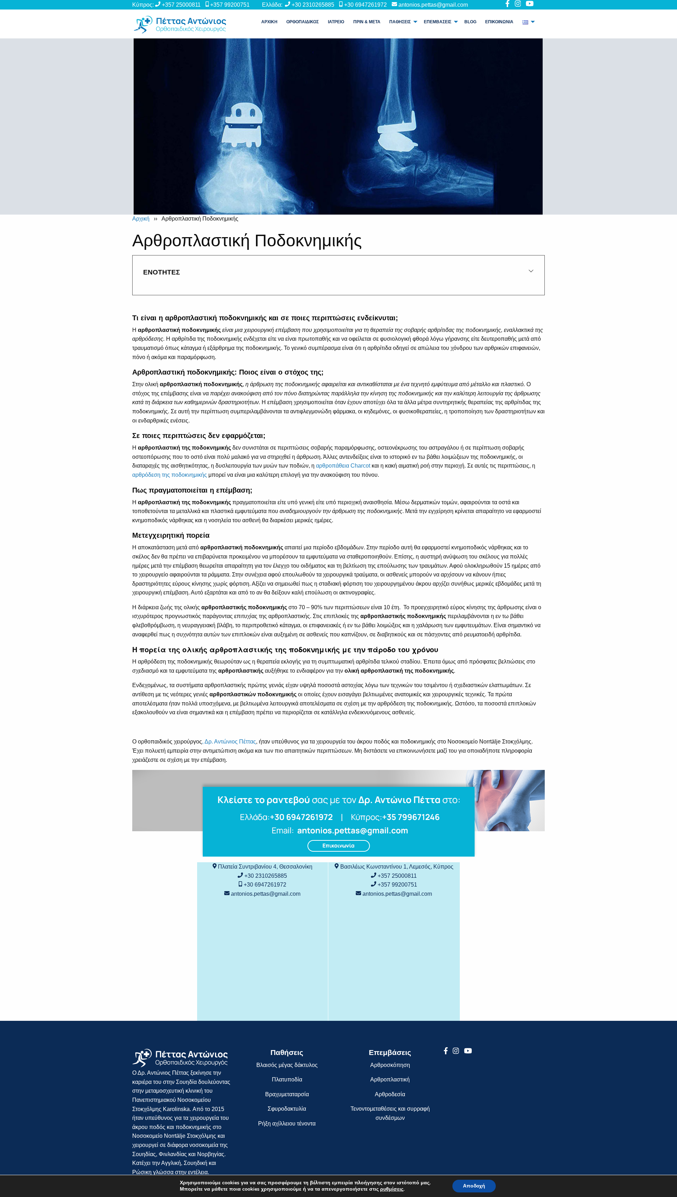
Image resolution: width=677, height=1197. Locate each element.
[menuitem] (269, 22)
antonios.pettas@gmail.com (433, 5)
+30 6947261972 (365, 5)
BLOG (470, 21)
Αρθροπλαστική (390, 1079)
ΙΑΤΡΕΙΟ (336, 21)
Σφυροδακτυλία (287, 1109)
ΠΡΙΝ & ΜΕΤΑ (366, 21)
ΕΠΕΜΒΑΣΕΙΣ (437, 21)
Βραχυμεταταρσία (287, 1094)
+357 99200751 (230, 5)
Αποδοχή (474, 1186)
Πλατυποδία (287, 1079)
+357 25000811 (181, 5)
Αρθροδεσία (390, 1094)
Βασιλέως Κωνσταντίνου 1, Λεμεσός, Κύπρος (396, 867)
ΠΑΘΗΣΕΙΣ (400, 21)
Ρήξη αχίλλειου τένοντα (287, 1124)
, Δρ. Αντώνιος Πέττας (229, 742)
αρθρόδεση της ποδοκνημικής (169, 475)
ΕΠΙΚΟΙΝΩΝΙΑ (499, 21)
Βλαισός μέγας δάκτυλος (287, 1065)
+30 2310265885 (313, 5)
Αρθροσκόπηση (390, 1065)
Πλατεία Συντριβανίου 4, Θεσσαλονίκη (265, 867)
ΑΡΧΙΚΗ (269, 21)
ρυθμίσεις (391, 1189)
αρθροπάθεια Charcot (343, 466)
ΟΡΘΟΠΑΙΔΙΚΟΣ (302, 21)
